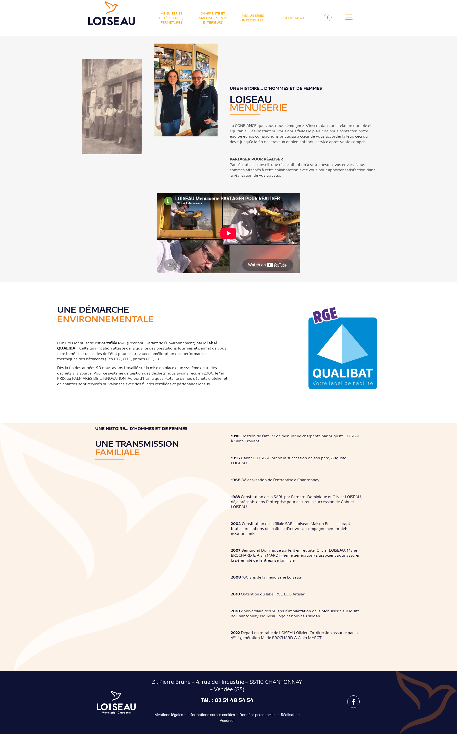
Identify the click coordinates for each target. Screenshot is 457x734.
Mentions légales (168, 715)
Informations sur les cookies (211, 715)
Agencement (292, 18)
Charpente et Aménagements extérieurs (213, 17)
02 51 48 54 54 (234, 700)
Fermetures (171, 22)
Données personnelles (257, 715)
